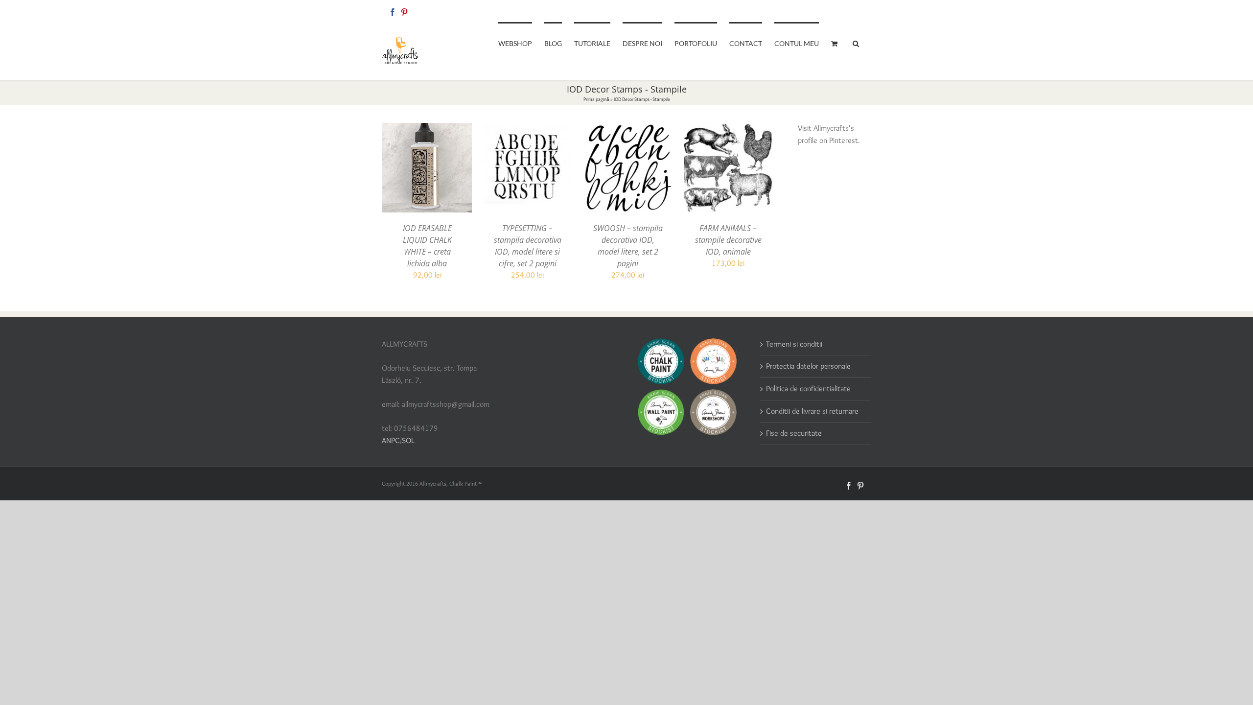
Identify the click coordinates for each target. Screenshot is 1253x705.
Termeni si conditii (794, 344)
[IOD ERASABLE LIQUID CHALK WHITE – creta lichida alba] (427, 128)
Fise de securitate (794, 433)
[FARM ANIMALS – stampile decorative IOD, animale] (728, 128)
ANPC (391, 440)
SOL (408, 440)
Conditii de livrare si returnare (812, 411)
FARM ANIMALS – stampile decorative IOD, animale (728, 240)
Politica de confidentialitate (808, 388)
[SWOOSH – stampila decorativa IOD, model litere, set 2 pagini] (628, 128)
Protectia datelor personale (808, 366)
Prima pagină (596, 99)
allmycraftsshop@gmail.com (837, 10)
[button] (856, 42)
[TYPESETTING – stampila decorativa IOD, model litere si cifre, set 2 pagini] (527, 128)
